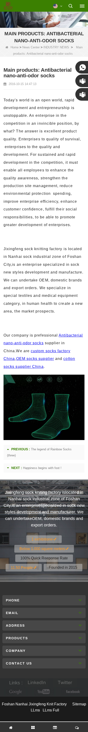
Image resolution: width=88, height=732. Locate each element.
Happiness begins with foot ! (42, 468)
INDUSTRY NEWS (56, 47)
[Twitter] (65, 682)
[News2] (44, 19)
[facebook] (72, 691)
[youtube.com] (44, 691)
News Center (31, 47)
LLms (35, 710)
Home (15, 47)
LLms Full (51, 710)
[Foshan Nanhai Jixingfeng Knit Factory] (8, 6)
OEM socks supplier (35, 359)
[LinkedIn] (37, 682)
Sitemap (79, 704)
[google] (16, 691)
